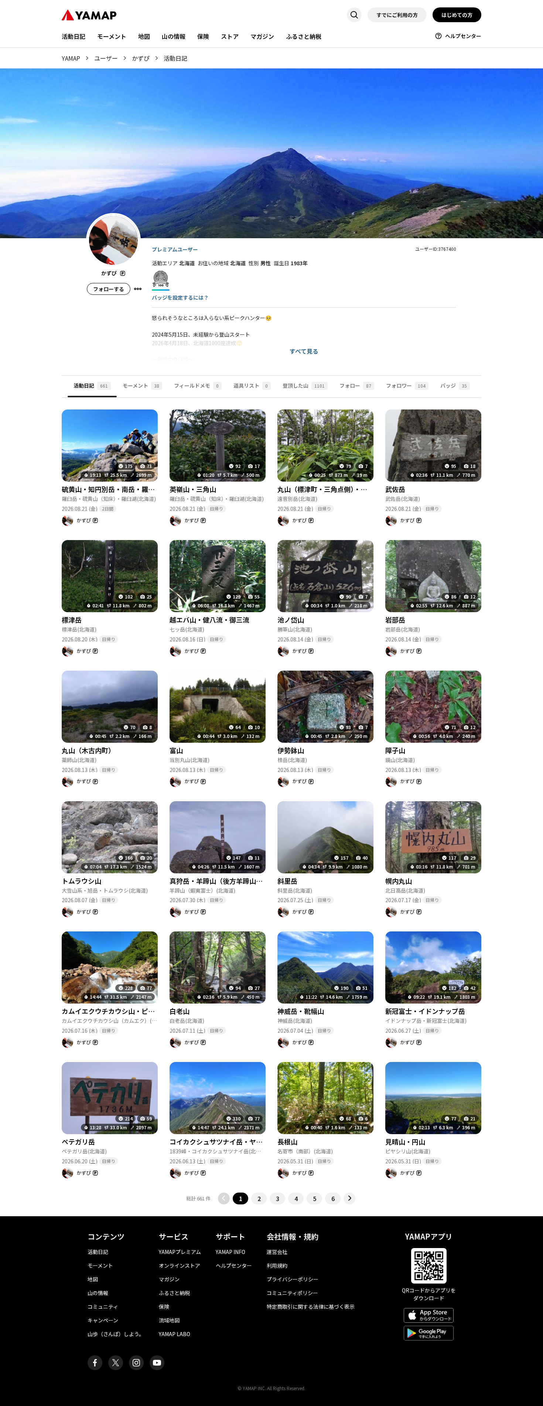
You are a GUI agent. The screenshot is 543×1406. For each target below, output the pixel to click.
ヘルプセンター (463, 36)
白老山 (179, 1011)
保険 (203, 36)
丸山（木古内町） (88, 750)
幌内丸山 (398, 881)
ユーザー (106, 58)
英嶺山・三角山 (193, 489)
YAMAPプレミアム (180, 1251)
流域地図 (169, 1320)
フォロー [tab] (355, 385)
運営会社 (277, 1251)
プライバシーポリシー (292, 1279)
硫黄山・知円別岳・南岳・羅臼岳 (111, 489)
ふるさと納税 (303, 36)
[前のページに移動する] (224, 1198)
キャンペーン (103, 1320)
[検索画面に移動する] (354, 14)
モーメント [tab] (141, 385)
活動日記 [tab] (91, 385)
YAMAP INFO (230, 1251)
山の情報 (173, 36)
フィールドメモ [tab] (196, 385)
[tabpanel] (271, 801)
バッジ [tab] (453, 385)
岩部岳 (395, 619)
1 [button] (240, 1198)
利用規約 (277, 1265)
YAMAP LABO (174, 1334)
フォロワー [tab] (406, 385)
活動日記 (73, 36)
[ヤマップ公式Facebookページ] (95, 1362)
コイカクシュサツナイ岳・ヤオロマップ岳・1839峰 (247, 1141)
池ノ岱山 (290, 619)
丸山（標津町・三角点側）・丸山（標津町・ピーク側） (358, 489)
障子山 (395, 750)
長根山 (287, 1141)
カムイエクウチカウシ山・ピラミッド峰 (121, 1011)
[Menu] (137, 288)
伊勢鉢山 (290, 750)
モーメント (111, 36)
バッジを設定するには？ (180, 297)
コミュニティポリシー (292, 1293)
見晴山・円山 (405, 1141)
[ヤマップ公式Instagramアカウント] (136, 1362)
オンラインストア (179, 1265)
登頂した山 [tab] (304, 385)
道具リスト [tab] (250, 385)
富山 (176, 750)
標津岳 (72, 619)
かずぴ (141, 58)
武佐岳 (395, 489)
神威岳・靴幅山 (300, 1011)
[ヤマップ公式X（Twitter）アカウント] (115, 1362)
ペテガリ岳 (78, 1141)
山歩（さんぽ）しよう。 (116, 1334)
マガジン (262, 36)
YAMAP (71, 58)
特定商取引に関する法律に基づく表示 (311, 1306)
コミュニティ (103, 1306)
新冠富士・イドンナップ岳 (425, 1011)
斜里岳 (287, 881)
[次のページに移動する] (349, 1198)
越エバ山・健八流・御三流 (209, 619)
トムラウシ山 (81, 881)
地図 (144, 36)
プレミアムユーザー (175, 249)
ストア (230, 36)
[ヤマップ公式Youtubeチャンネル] (157, 1362)
